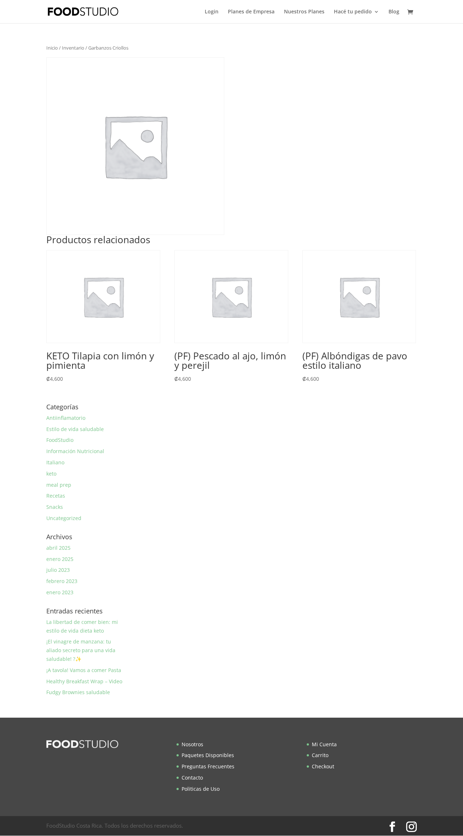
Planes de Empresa (251, 12)
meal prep (58, 484)
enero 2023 (59, 592)
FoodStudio (59, 439)
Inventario (73, 48)
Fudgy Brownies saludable (78, 692)
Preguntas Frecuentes (208, 766)
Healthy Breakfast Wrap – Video (84, 681)
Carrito (320, 755)
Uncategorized (63, 518)
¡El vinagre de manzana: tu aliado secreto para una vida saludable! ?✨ (80, 650)
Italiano (55, 462)
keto (51, 473)
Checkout (323, 766)
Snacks (54, 506)
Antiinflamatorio (65, 417)
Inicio (52, 48)
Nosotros (192, 744)
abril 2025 (58, 547)
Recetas (55, 495)
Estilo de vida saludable (75, 429)
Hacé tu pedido (353, 12)
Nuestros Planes (304, 12)
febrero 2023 (61, 581)
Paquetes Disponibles (208, 755)
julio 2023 (58, 569)
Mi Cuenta (324, 744)
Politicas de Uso (201, 788)
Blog (393, 12)
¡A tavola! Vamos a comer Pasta (83, 670)
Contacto (192, 777)
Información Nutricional (75, 451)
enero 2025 (59, 559)
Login (211, 12)
